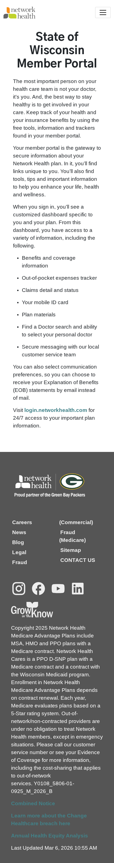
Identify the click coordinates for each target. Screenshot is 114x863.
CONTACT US (77, 560)
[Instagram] (19, 588)
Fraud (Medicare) (72, 536)
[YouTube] (58, 588)
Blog (18, 542)
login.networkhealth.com (55, 410)
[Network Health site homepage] (30, 13)
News (19, 532)
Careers (22, 522)
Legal (19, 552)
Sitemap (70, 550)
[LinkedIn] (78, 588)
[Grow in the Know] (32, 609)
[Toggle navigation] (103, 12)
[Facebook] (38, 588)
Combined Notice (33, 803)
